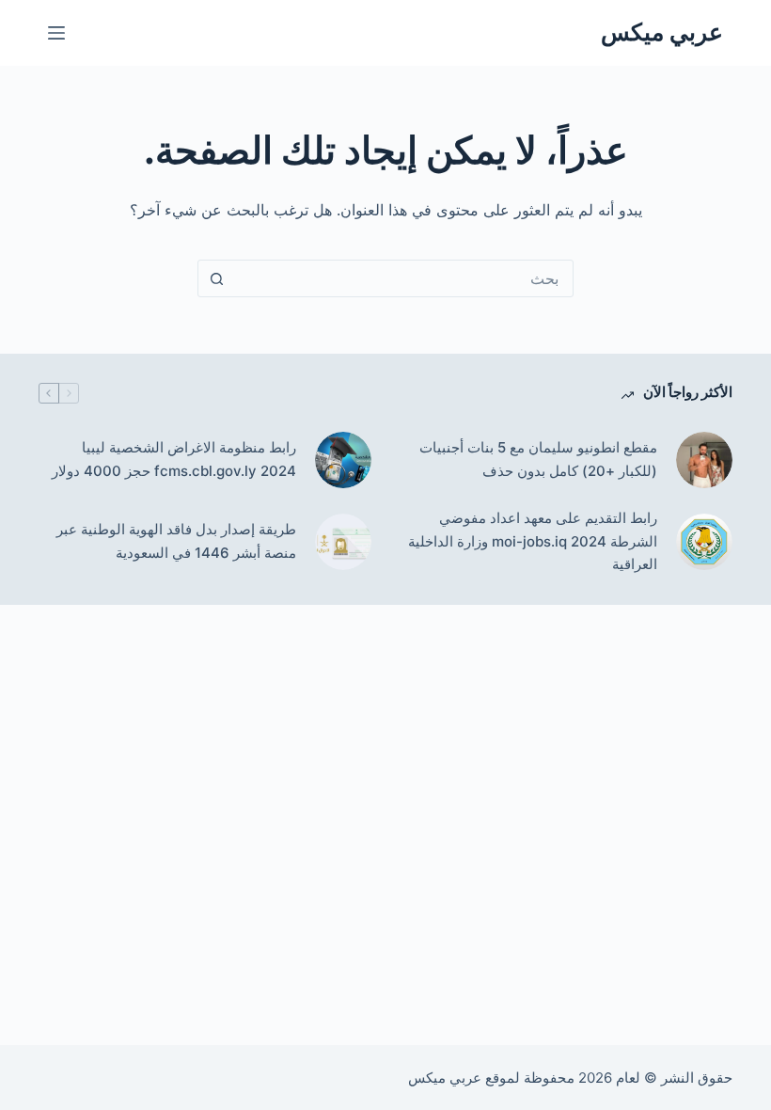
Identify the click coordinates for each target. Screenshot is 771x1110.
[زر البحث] (216, 278)
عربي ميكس (662, 32)
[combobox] (403, 278)
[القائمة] (56, 32)
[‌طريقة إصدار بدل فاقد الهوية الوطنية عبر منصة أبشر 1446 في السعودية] (343, 542)
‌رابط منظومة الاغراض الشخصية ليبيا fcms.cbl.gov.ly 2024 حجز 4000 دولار (174, 459)
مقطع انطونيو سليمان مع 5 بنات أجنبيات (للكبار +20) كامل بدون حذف (538, 459)
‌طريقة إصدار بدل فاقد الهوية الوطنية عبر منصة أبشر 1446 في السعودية (176, 541)
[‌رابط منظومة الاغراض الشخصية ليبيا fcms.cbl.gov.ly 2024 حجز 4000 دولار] (343, 460)
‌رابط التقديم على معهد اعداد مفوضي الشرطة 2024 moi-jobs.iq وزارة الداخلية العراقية (532, 541)
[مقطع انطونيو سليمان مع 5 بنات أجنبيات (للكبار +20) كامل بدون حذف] (704, 460)
